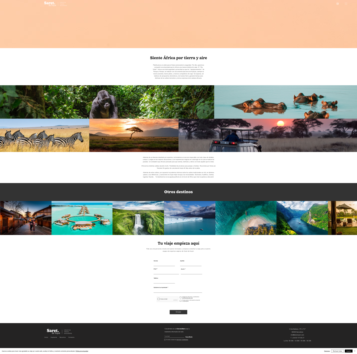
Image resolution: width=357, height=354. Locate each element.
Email (155, 269)
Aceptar (348, 351)
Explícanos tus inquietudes (160, 287)
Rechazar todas (337, 351)
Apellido (182, 260)
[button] (346, 4)
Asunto (182, 269)
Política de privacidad (82, 351)
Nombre (156, 260)
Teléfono (156, 278)
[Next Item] (354, 218)
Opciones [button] (327, 351)
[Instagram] (337, 3)
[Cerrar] (355, 351)
